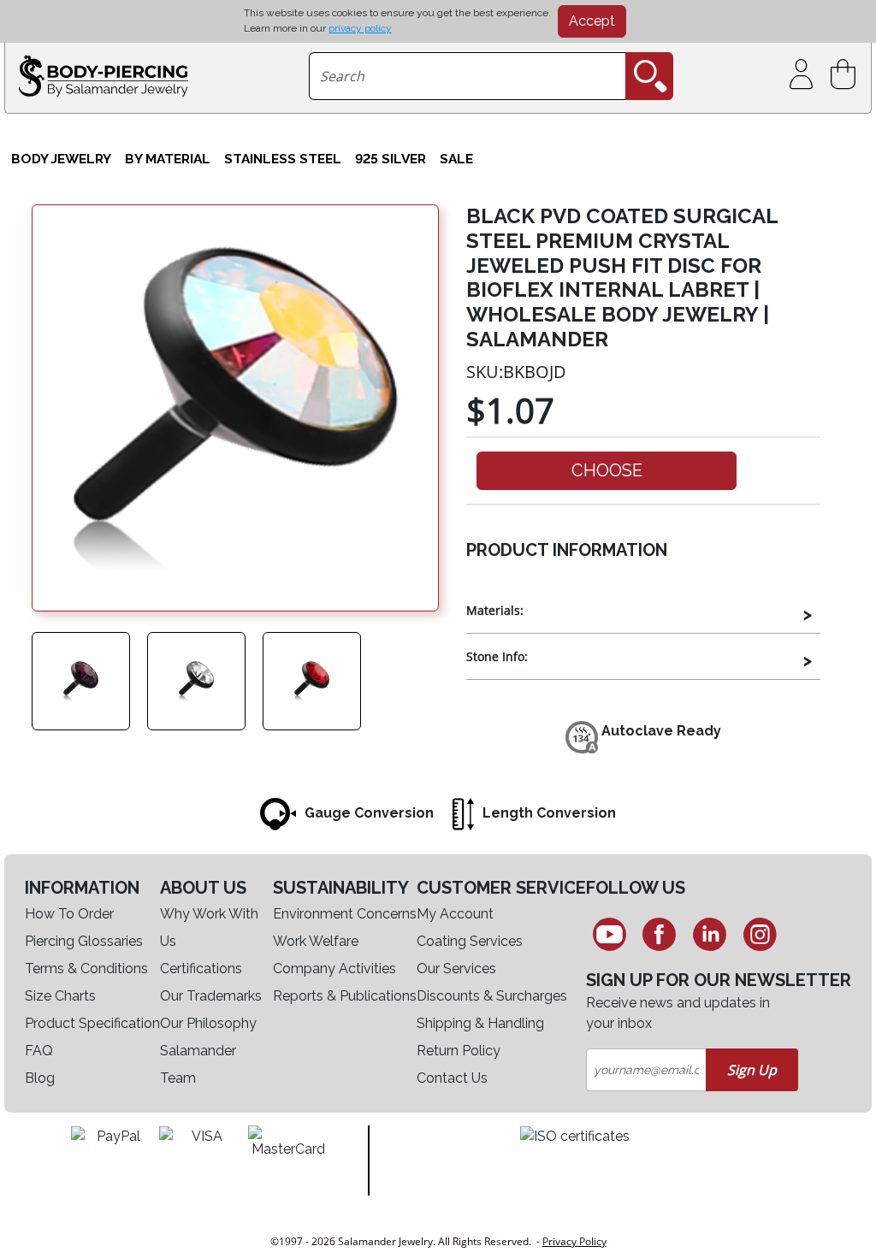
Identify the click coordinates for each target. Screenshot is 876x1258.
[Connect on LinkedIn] (709, 934)
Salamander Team (198, 1064)
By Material (167, 159)
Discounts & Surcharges (492, 996)
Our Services (456, 968)
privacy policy (360, 28)
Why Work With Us (209, 927)
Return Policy (458, 1050)
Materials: (495, 610)
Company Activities (334, 968)
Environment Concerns (345, 914)
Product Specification (92, 1023)
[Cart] (846, 74)
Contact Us (452, 1078)
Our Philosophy (208, 1023)
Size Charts (60, 996)
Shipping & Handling (480, 1023)
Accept (592, 21)
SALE (456, 159)
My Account (455, 914)
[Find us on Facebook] (660, 934)
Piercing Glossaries (84, 941)
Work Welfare (315, 941)
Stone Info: (497, 656)
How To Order (69, 914)
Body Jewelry (61, 159)
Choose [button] (606, 470)
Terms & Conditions (86, 968)
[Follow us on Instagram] (760, 934)
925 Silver (390, 159)
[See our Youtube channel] (609, 934)
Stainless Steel (282, 159)
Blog (40, 1078)
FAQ (39, 1050)
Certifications (201, 968)
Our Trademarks (211, 996)
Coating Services (470, 941)
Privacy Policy (574, 1241)
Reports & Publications (345, 996)
